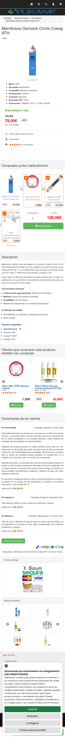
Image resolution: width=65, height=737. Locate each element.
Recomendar (14, 139)
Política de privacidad (32, 730)
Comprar (17, 405)
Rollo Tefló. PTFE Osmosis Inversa (32, 198)
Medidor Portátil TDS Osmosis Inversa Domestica (54, 199)
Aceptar (32, 709)
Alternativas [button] (11, 245)
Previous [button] (3, 381)
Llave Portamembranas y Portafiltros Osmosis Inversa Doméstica (10, 236)
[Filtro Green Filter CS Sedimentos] (47, 641)
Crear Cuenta (11, 661)
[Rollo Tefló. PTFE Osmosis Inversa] (16, 369)
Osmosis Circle (10, 328)
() (14, 392)
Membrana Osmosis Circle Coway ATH (10, 197)
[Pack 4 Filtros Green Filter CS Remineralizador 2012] (17, 641)
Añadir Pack (44, 226)
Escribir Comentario (14, 541)
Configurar (32, 723)
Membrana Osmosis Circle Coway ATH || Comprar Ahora (38, 551)
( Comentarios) (26, 144)
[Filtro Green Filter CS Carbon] (17, 626)
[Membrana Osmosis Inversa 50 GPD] (17, 612)
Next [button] (61, 381)
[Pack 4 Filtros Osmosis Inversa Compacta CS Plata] (48, 372)
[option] (16, 384)
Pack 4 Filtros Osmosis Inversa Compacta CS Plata (48, 387)
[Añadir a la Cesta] (20, 328)
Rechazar (32, 716)
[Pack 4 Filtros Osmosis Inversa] (47, 625)
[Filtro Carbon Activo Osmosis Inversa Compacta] (47, 612)
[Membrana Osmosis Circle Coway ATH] (32, 63)
